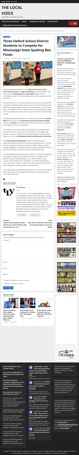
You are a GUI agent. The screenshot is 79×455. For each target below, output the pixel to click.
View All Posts (35, 215)
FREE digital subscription (10, 21)
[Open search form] (67, 23)
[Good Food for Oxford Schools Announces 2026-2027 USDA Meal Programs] (44, 303)
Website (5, 274)
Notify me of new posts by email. (13, 283)
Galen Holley (38, 366)
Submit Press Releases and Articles (15, 25)
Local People (8, 304)
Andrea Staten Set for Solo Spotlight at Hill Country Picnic (38, 399)
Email (5, 268)
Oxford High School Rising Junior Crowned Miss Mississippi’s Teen (27, 313)
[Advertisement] (66, 320)
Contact (24, 21)
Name (5, 262)
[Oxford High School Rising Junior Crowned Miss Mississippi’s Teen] (27, 303)
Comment (6, 240)
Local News (7, 302)
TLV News (6, 58)
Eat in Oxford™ (53, 21)
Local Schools (7, 36)
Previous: (15, 223)
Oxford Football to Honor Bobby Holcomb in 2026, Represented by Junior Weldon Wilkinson (9, 315)
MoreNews (55, 453)
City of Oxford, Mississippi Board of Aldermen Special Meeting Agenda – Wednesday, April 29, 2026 (39, 371)
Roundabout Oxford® (37, 21)
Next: (40, 223)
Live (75, 23)
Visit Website (22, 215)
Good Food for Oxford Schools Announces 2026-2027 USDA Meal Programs (44, 313)
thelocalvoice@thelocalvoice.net (68, 424)
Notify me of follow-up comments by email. (16, 280)
